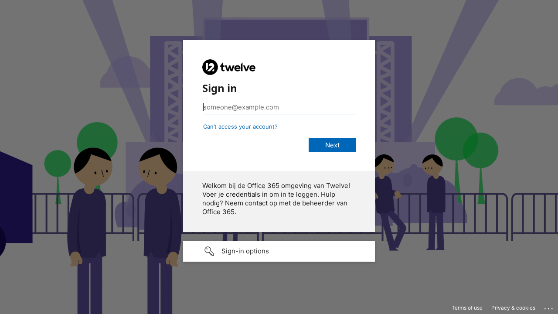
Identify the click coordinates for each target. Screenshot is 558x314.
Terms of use (467, 307)
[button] (279, 251)
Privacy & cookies (513, 307)
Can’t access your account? (240, 126)
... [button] (549, 306)
